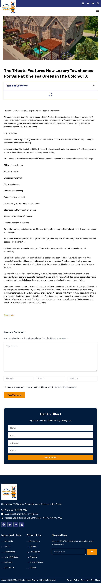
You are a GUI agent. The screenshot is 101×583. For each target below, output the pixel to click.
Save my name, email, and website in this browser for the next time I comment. (42, 387)
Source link (8, 315)
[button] (97, 11)
